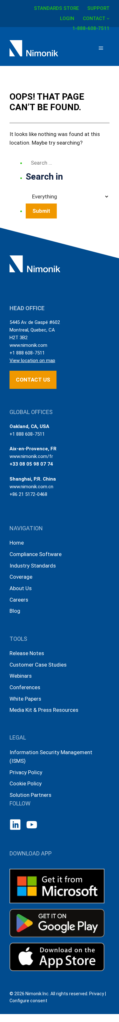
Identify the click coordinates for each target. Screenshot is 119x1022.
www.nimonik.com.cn (31, 487)
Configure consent (28, 1000)
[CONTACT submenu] (108, 18)
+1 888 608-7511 (27, 353)
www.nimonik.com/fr (31, 456)
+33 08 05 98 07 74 (31, 464)
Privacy (96, 993)
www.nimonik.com (28, 345)
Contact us (33, 379)
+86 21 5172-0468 (28, 494)
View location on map (32, 360)
